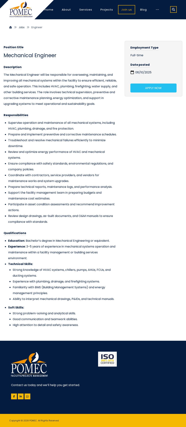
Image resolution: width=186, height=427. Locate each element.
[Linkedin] (21, 396)
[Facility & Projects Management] (21, 9)
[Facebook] (14, 396)
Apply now (153, 88)
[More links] (157, 9)
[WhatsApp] (27, 396)
